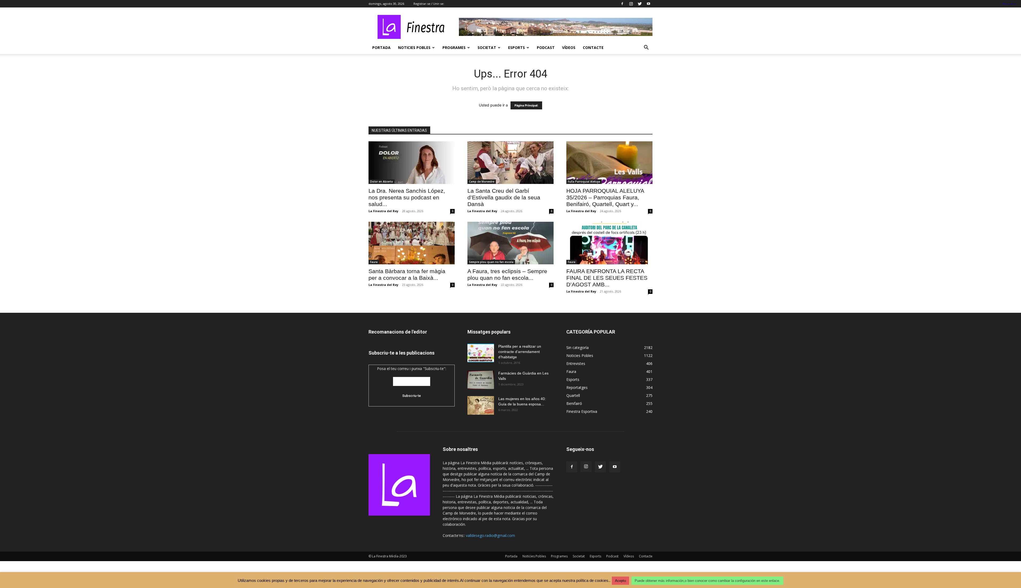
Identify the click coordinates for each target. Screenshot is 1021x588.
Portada (381, 47)
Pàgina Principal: (526, 105)
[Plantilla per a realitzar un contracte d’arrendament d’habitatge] (480, 353)
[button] (646, 48)
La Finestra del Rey (383, 211)
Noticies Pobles (414, 47)
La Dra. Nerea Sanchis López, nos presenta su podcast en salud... (407, 197)
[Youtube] (648, 3)
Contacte (593, 47)
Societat (487, 47)
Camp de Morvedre (481, 181)
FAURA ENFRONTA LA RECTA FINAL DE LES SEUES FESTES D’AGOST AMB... (606, 277)
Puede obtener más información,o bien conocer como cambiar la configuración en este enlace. (707, 581)
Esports (516, 47)
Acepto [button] (620, 581)
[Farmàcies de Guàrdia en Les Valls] (480, 380)
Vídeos (568, 47)
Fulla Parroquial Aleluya (584, 181)
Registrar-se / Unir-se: (428, 4)
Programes (454, 47)
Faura (374, 262)
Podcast (546, 47)
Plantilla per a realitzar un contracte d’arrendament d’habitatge (519, 351)
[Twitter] (640, 3)
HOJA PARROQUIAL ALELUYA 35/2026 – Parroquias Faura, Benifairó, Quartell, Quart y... (605, 197)
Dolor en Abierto (381, 181)
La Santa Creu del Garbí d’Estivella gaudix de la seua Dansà (503, 197)
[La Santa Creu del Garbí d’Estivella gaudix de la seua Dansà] (510, 162)
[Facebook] (622, 3)
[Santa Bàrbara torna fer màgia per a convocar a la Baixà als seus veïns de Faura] (412, 243)
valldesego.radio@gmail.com (490, 535)
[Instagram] (631, 3)
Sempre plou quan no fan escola (491, 262)
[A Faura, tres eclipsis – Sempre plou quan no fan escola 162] (510, 243)
